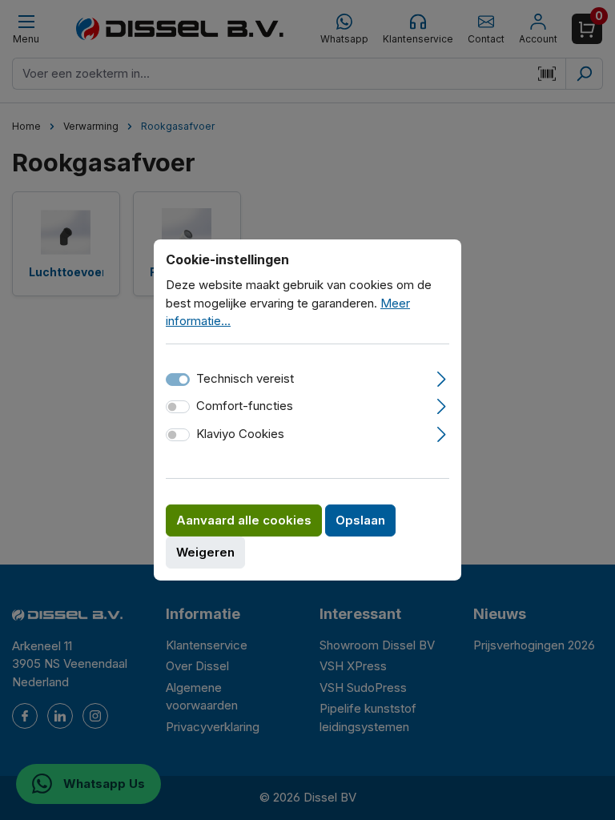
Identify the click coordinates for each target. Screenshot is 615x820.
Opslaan (360, 520)
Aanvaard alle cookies (244, 520)
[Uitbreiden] (441, 377)
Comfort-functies (244, 405)
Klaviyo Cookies (240, 433)
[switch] (178, 406)
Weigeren (205, 552)
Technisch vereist (245, 378)
